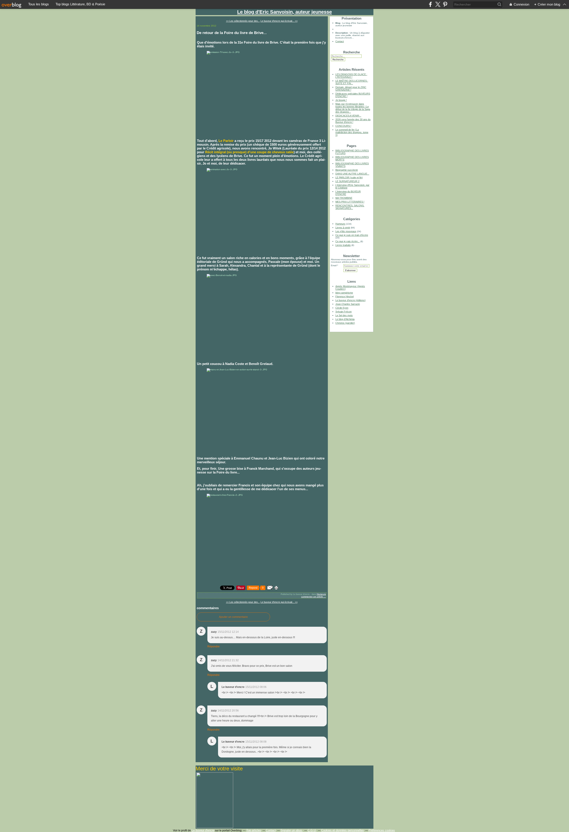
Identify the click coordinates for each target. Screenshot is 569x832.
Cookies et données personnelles (342, 830)
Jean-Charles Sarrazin (347, 304)
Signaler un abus (291, 830)
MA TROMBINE (343, 198)
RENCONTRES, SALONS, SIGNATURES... (349, 207)
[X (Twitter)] (438, 4)
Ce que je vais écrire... (347, 241)
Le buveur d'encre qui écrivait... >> (279, 21)
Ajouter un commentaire (233, 616)
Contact (339, 41)
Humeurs (321, 594)
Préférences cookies (382, 830)
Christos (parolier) (345, 323)
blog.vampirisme (344, 292)
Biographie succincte (346, 170)
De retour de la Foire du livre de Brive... (232, 33)
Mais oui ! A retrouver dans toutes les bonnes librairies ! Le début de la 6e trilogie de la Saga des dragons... (352, 108)
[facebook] (430, 4)
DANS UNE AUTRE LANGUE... (352, 173)
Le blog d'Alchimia (345, 319)
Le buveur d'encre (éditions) (350, 300)
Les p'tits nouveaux (345, 231)
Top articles (253, 830)
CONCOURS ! (343, 126)
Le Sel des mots (344, 315)
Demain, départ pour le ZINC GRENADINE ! (350, 88)
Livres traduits (343, 245)
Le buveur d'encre (203, 830)
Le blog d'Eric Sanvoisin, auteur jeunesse (284, 12)
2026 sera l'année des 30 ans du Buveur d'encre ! (353, 120)
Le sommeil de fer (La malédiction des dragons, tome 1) (351, 132)
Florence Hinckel (344, 296)
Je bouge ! (341, 100)
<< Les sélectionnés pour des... (243, 21)
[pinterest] (445, 4)
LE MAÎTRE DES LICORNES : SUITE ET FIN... (351, 82)
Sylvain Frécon (343, 311)
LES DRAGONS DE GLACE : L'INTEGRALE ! (351, 75)
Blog (337, 23)
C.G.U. (312, 830)
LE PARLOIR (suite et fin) (349, 177)
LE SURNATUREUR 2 (347, 181)
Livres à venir (342, 227)
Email (334, 265)
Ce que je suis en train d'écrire (351, 235)
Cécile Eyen (341, 307)
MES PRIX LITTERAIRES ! (349, 201)
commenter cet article (312, 596)
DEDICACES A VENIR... (348, 115)
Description (342, 33)
